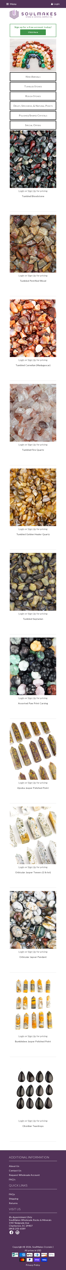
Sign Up (32, 191)
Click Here (33, 32)
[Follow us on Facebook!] (11, 1233)
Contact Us (15, 1170)
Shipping (13, 1198)
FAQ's (12, 1179)
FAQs (12, 1194)
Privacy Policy (33, 1265)
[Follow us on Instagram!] (18, 1233)
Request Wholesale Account (24, 1175)
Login (57, 4)
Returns (13, 1203)
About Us (14, 1166)
